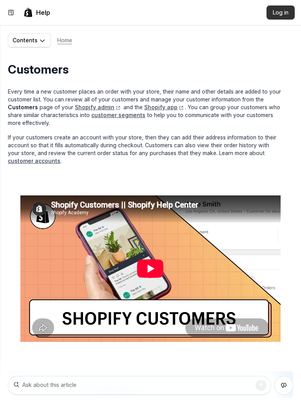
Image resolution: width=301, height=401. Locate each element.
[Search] (261, 385)
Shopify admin (94, 107)
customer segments (118, 115)
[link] (37, 12)
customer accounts (34, 160)
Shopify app (161, 107)
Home (64, 40)
